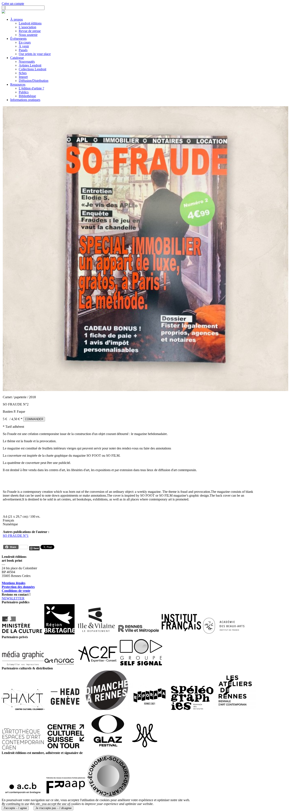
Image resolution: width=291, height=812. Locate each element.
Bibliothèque (27, 96)
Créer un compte (13, 3)
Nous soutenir (28, 35)
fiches (23, 73)
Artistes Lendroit (30, 65)
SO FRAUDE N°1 (16, 535)
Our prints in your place (35, 54)
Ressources (17, 84)
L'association (27, 27)
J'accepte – (15, 808)
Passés (23, 50)
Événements (18, 38)
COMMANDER (34, 419)
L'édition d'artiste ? (31, 88)
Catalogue (17, 58)
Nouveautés (27, 61)
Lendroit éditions (30, 23)
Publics (24, 92)
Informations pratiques (25, 100)
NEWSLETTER (13, 598)
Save (36, 548)
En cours (25, 42)
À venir (24, 46)
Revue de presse (30, 31)
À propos (16, 19)
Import (23, 77)
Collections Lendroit (32, 69)
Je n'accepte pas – (53, 808)
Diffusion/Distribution (33, 80)
